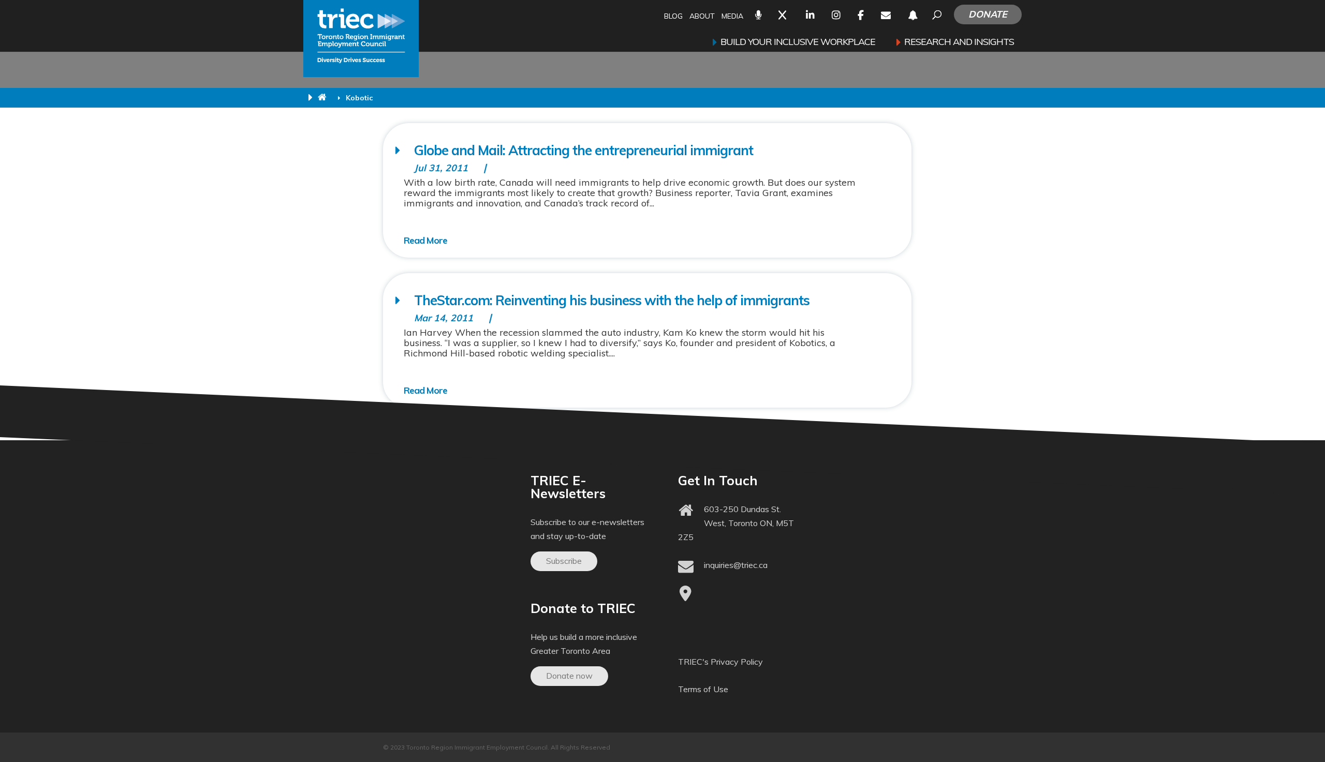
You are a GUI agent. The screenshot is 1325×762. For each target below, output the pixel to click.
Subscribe (564, 561)
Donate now (569, 675)
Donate (987, 14)
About (702, 17)
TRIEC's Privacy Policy (720, 661)
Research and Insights (959, 43)
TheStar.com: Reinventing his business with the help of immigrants (611, 300)
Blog (673, 17)
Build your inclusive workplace (797, 43)
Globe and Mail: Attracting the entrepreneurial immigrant (583, 150)
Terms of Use (703, 689)
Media (732, 17)
